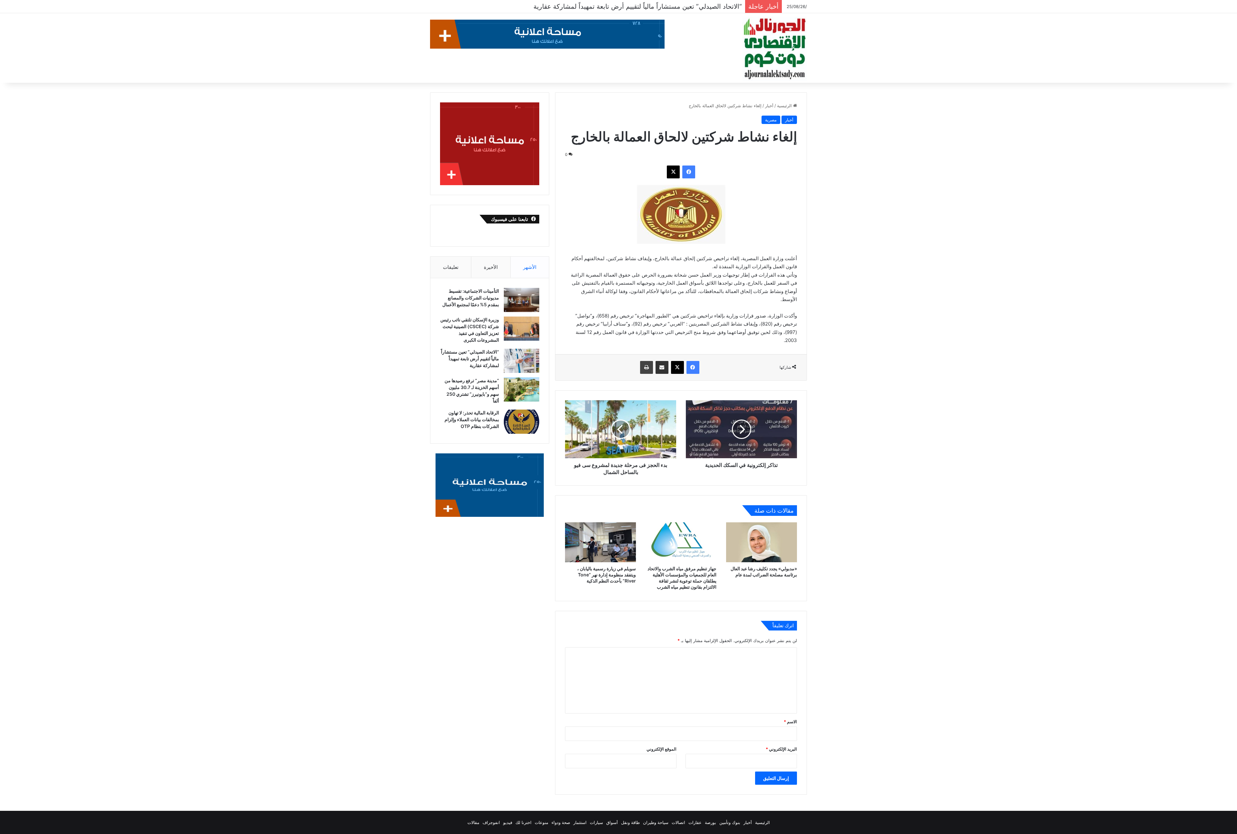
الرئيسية (785, 105)
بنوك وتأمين (729, 822)
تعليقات (450, 267)
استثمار (580, 822)
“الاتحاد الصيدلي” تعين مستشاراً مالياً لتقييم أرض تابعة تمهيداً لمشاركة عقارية (470, 358)
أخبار (769, 105)
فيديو (507, 822)
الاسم (790, 721)
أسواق (612, 822)
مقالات (473, 822)
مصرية (771, 119)
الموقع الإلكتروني (661, 749)
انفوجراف (491, 822)
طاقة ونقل (630, 822)
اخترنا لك (523, 822)
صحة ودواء (560, 822)
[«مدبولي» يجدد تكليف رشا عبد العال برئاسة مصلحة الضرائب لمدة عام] (761, 542)
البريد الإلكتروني (781, 749)
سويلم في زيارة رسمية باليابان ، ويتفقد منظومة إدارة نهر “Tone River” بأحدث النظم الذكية (606, 574)
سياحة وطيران (655, 822)
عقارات (695, 822)
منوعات (541, 822)
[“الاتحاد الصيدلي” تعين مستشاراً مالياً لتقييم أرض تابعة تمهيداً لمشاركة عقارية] (521, 361)
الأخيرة (491, 267)
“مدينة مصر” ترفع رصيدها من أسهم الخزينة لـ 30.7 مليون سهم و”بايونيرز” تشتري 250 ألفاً (619, 6)
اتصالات (678, 822)
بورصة (710, 822)
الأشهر (529, 267)
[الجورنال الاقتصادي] (775, 49)
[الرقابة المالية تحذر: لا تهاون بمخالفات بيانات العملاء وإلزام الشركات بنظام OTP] (521, 422)
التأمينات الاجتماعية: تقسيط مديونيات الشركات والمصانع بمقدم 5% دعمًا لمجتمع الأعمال (470, 297)
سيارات (596, 822)
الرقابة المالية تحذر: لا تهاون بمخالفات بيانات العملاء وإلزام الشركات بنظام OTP (472, 419)
